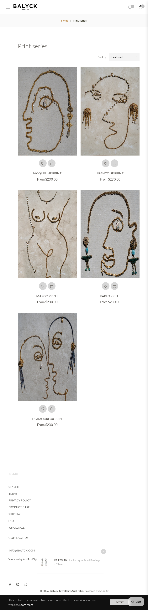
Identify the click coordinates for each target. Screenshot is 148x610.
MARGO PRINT (47, 296)
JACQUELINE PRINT (47, 173)
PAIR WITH (61, 560)
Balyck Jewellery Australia (66, 590)
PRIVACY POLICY (19, 500)
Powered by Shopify (96, 590)
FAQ (11, 520)
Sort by (102, 57)
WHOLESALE (16, 527)
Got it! (119, 602)
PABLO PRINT (110, 296)
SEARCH (13, 487)
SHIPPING (14, 514)
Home (64, 20)
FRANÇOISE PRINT (110, 173)
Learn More (26, 604)
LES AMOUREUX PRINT (47, 419)
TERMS (13, 493)
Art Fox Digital (31, 559)
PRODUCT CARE (19, 507)
